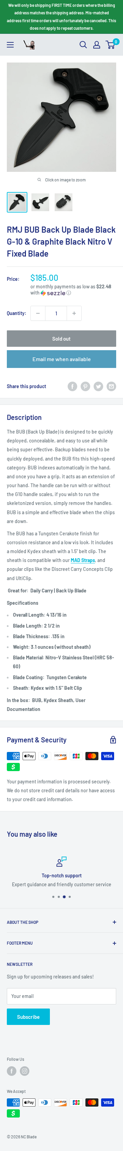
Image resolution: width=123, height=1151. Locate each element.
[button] (73, 290)
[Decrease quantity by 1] (38, 313)
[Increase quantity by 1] (74, 313)
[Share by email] (111, 386)
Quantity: (16, 313)
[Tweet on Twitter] (98, 386)
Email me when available (61, 359)
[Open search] (83, 45)
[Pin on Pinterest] (85, 386)
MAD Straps (83, 560)
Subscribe (28, 1017)
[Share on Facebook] (72, 386)
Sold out (61, 338)
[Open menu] (10, 44)
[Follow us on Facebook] (11, 1071)
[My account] (96, 45)
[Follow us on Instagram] (24, 1071)
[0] (110, 45)
